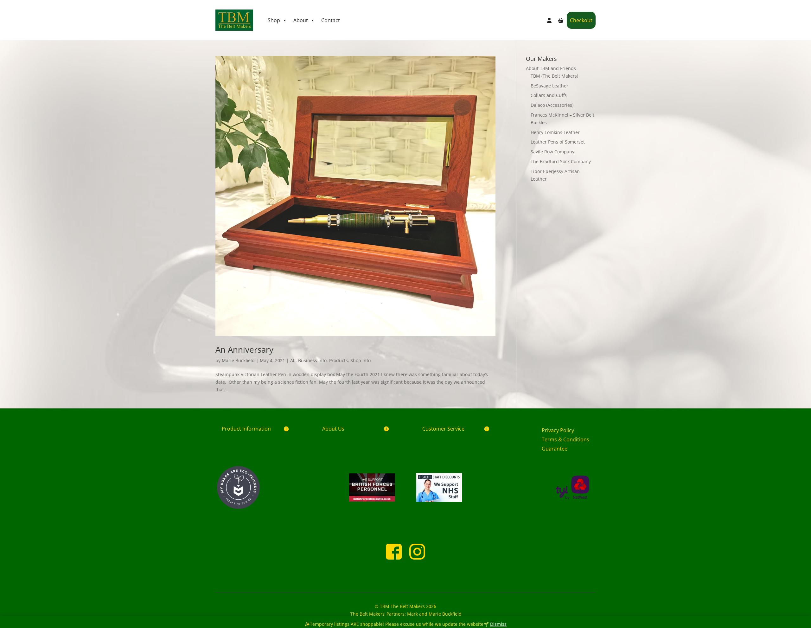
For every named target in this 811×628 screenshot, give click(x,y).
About (300, 20)
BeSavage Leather (549, 86)
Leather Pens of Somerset (558, 142)
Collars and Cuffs (549, 95)
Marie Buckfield (238, 360)
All (293, 360)
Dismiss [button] (498, 624)
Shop (274, 20)
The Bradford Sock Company (561, 161)
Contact (330, 20)
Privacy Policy (558, 430)
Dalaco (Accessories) (552, 105)
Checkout (581, 20)
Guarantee (554, 448)
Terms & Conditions (565, 439)
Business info (312, 360)
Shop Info (360, 360)
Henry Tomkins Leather (555, 132)
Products (338, 360)
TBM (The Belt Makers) (554, 76)
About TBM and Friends (551, 68)
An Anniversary (244, 349)
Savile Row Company (552, 152)
